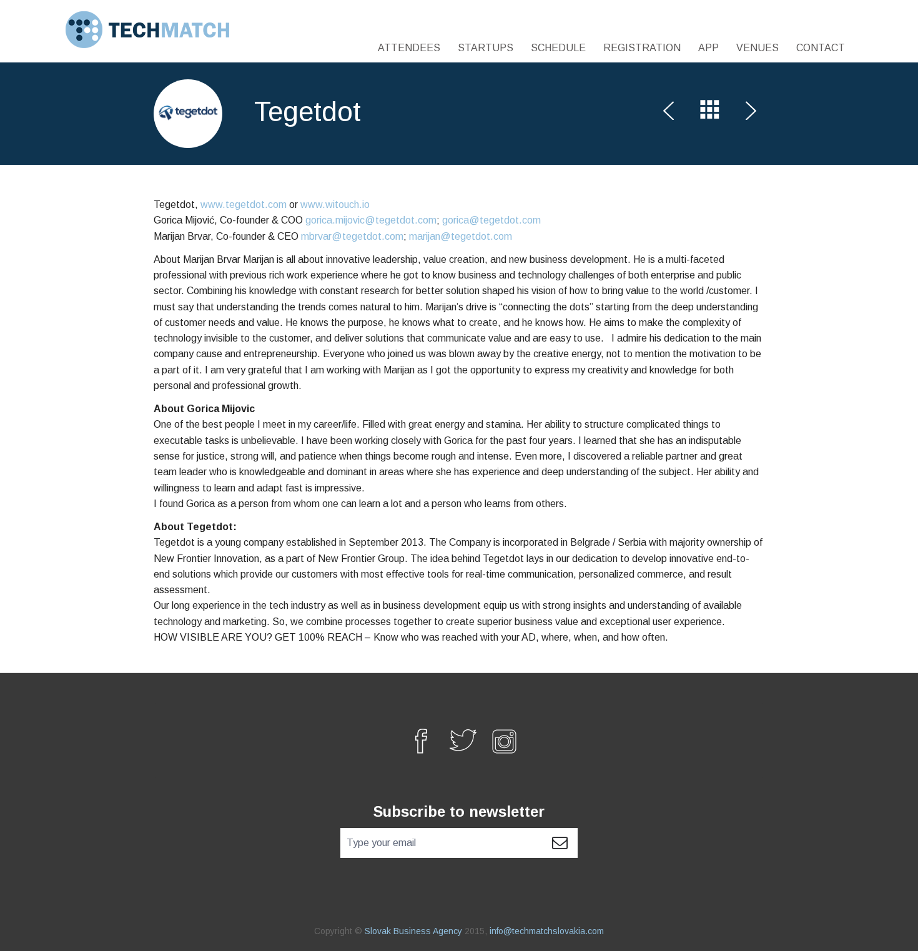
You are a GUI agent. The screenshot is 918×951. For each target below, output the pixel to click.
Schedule (558, 47)
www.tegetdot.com (243, 204)
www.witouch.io (335, 204)
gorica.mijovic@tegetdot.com (371, 220)
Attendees (409, 47)
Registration (642, 47)
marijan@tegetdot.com (460, 236)
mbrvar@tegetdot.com (352, 236)
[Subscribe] (559, 843)
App (708, 47)
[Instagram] (501, 740)
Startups (485, 47)
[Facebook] (417, 740)
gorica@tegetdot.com (491, 220)
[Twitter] (459, 740)
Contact (820, 47)
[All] (710, 113)
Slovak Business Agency (413, 931)
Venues (757, 47)
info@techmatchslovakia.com (547, 931)
